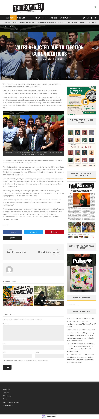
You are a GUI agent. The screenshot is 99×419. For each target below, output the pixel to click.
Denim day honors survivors (16, 251)
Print (4, 399)
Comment (6, 324)
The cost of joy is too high (84, 318)
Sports (44, 18)
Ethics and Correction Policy (68, 22)
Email (5, 352)
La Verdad (53, 18)
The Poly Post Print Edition (46, 22)
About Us (7, 22)
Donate (94, 22)
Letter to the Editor (88, 330)
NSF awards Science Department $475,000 (48, 252)
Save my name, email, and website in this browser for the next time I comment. (27, 360)
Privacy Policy (85, 22)
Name (5, 343)
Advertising (7, 396)
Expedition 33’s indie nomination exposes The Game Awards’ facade (81, 324)
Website (37, 352)
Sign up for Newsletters (11, 402)
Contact (15, 22)
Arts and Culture (24, 18)
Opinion (37, 18)
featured (6, 225)
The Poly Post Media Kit (27, 22)
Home (7, 18)
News (12, 18)
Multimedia (65, 18)
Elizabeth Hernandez (41, 59)
